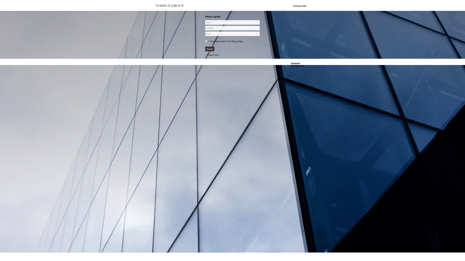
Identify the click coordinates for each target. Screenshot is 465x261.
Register (209, 49)
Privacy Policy (237, 41)
